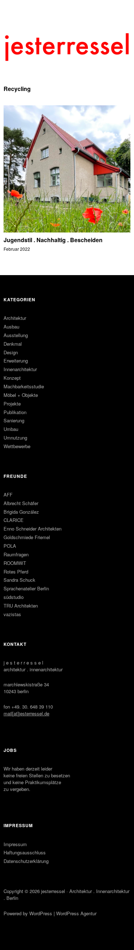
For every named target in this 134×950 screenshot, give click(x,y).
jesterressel (53, 891)
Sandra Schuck (19, 579)
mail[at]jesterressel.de (26, 713)
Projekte (12, 403)
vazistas (12, 614)
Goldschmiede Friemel (27, 537)
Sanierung (14, 420)
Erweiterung (16, 360)
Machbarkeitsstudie (24, 386)
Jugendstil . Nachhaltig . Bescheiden (53, 240)
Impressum (15, 844)
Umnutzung (15, 437)
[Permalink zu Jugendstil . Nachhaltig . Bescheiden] (67, 230)
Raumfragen (16, 554)
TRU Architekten (21, 605)
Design (11, 352)
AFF (8, 494)
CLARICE (14, 520)
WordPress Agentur (76, 913)
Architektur (15, 318)
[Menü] (12, 9)
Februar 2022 (17, 249)
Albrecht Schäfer (21, 503)
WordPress (40, 913)
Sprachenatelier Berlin (26, 588)
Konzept (12, 377)
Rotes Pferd (16, 571)
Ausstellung (16, 335)
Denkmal (13, 343)
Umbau (11, 429)
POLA (10, 545)
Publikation (15, 412)
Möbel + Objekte (21, 395)
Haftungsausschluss (25, 852)
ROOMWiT (15, 563)
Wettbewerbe (17, 446)
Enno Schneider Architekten (32, 528)
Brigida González (21, 511)
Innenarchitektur (20, 369)
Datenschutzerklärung (26, 861)
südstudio (14, 597)
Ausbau (11, 326)
